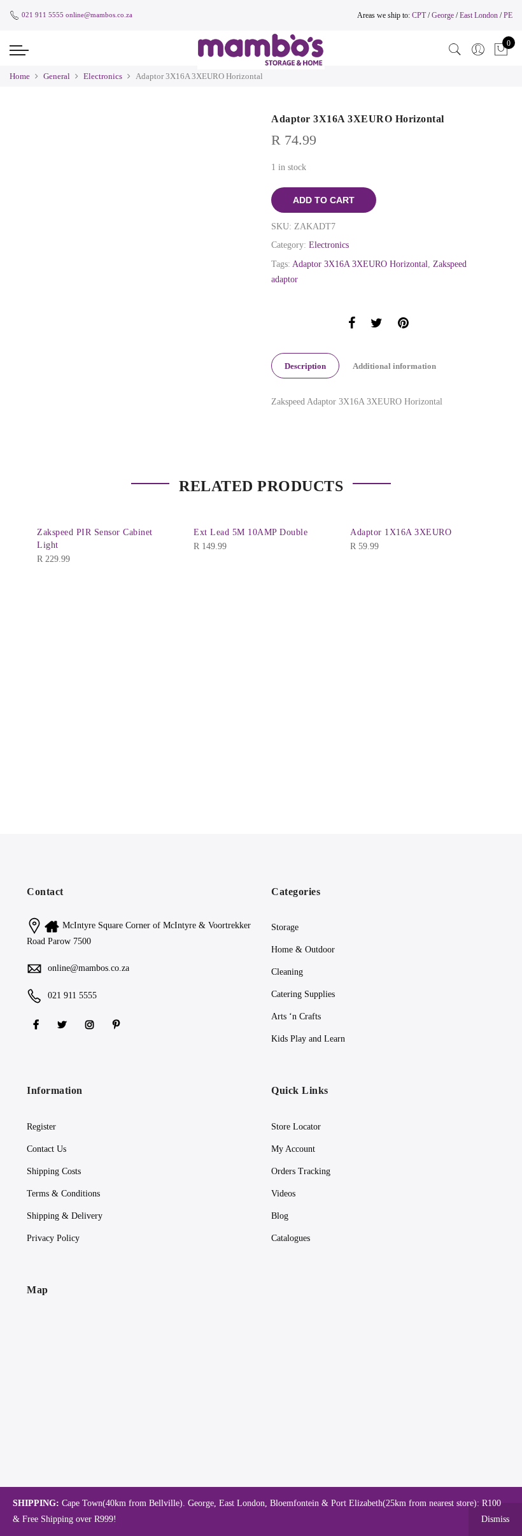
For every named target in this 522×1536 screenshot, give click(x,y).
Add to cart (324, 200)
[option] (144, 120)
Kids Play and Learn (308, 1039)
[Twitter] (63, 1023)
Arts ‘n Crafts (296, 1016)
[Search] (455, 49)
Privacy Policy (53, 1238)
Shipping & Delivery (64, 1216)
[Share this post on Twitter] (376, 325)
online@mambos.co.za (99, 14)
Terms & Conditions (63, 1193)
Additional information (394, 366)
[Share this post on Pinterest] (403, 325)
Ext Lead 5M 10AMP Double (250, 532)
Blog (279, 1216)
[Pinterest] (118, 1023)
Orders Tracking (300, 1171)
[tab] (305, 365)
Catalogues (290, 1238)
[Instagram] (91, 1023)
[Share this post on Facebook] (351, 325)
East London (480, 15)
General (56, 76)
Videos (283, 1193)
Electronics (102, 76)
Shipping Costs (54, 1171)
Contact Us (46, 1149)
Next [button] (474, 532)
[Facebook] (37, 1023)
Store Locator (296, 1126)
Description (305, 366)
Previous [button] (48, 532)
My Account (293, 1149)
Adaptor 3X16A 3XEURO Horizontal (360, 264)
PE (508, 15)
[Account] (478, 49)
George (443, 15)
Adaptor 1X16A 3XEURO (400, 532)
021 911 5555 (43, 14)
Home (20, 76)
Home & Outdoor (303, 949)
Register (41, 1126)
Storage (285, 927)
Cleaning (287, 972)
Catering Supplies (303, 994)
